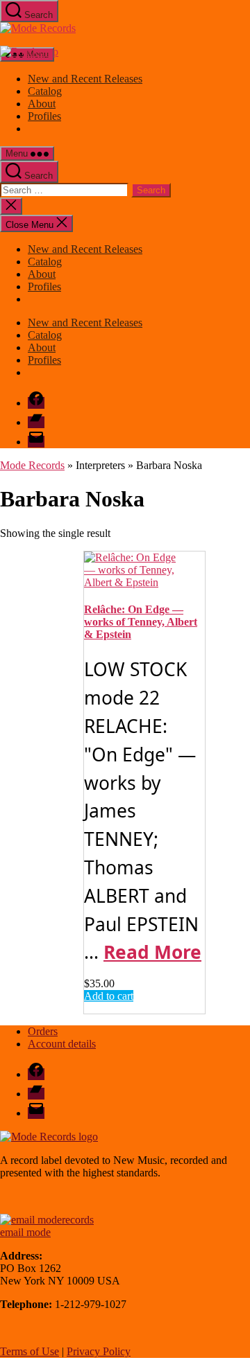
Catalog (45, 91)
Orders (43, 1031)
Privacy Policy (99, 1351)
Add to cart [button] (108, 996)
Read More (152, 951)
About (42, 103)
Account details (62, 1044)
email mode (25, 1232)
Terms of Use (29, 1351)
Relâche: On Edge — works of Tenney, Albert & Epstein (140, 621)
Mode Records (32, 465)
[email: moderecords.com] (47, 1220)
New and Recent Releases (85, 79)
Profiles (44, 116)
